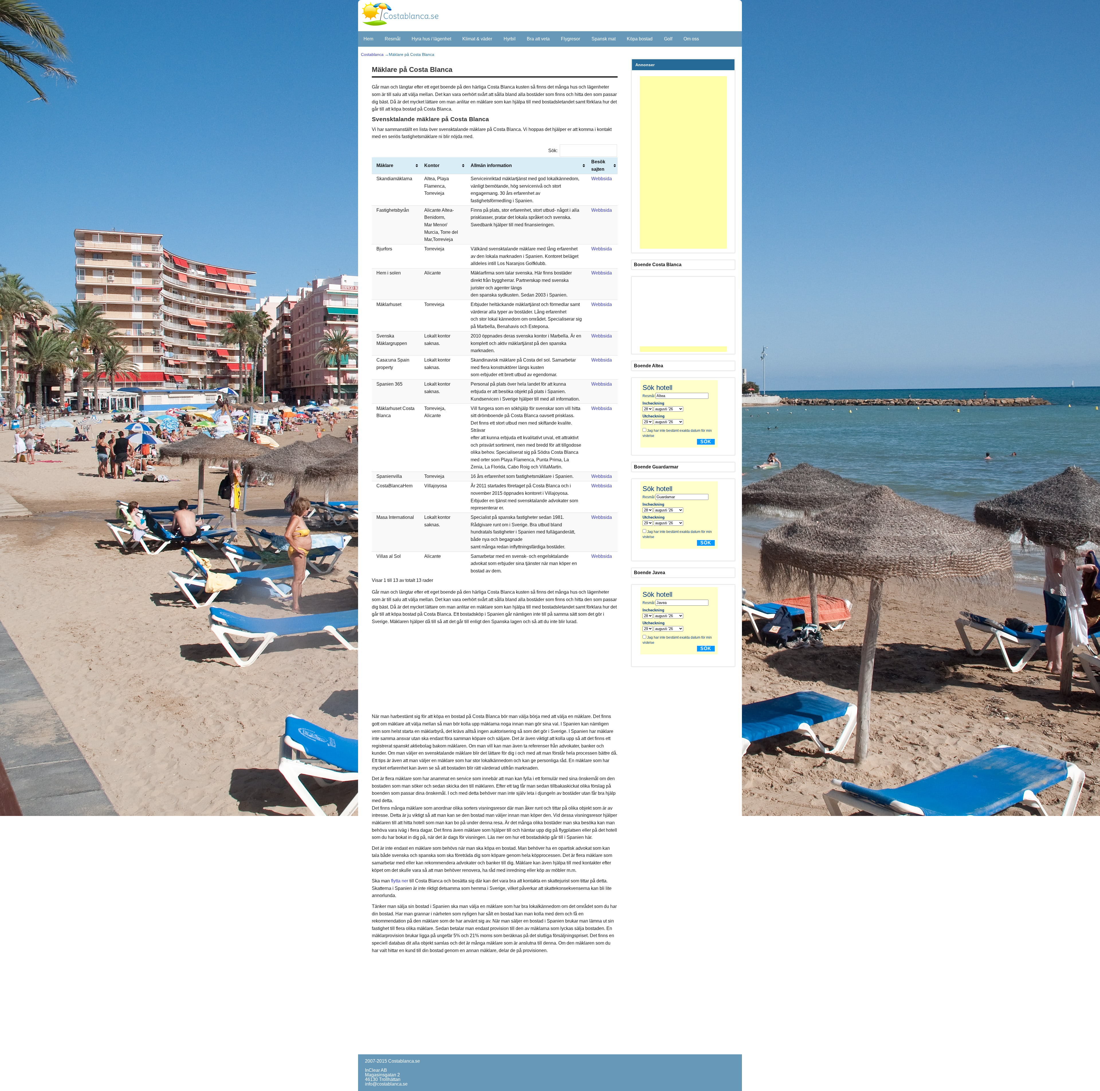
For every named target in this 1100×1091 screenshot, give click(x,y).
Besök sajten (598, 165)
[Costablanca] (405, 25)
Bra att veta (538, 38)
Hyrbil (510, 38)
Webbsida (601, 178)
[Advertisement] (495, 669)
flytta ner (399, 880)
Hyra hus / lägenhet (431, 38)
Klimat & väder (477, 38)
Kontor (431, 165)
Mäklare (384, 165)
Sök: (552, 150)
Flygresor (570, 38)
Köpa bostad (640, 38)
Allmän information (491, 165)
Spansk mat (604, 38)
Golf (668, 38)
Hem (368, 38)
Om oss (691, 38)
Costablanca (372, 54)
